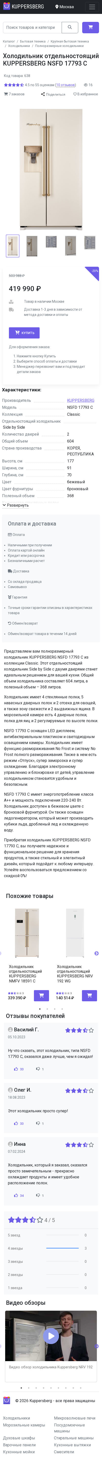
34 (21, 1195)
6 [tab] (58, 1387)
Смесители (64, 1452)
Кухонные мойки (19, 1452)
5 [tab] (51, 1387)
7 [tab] (65, 1387)
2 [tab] (47, 1009)
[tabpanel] (27, 951)
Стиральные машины (74, 1438)
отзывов (65, 85)
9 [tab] (80, 1387)
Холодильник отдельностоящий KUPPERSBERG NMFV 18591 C (25, 973)
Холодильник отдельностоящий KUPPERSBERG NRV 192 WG (75, 973)
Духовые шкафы (19, 1438)
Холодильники (16, 1418)
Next (96, 953)
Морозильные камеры (24, 1425)
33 (21, 1069)
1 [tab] (39, 1009)
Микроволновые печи (74, 1418)
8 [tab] (73, 1387)
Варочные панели (19, 1445)
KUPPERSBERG (80, 400)
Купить (27, 333)
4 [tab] (62, 1009)
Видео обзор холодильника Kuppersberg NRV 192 (51, 1367)
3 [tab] (54, 1009)
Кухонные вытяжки (72, 1445)
